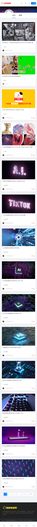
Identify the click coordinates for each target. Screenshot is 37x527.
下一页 (30, 494)
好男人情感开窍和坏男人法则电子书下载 (13, 109)
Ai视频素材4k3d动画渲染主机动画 (11, 347)
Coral (6, 84)
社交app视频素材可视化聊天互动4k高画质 (13, 446)
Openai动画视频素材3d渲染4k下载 (11, 313)
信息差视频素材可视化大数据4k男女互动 (13, 478)
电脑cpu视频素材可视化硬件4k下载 (11, 380)
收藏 (20, 15)
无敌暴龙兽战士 (9, 50)
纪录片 (5, 46)
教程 (5, 80)
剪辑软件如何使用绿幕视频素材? (12, 76)
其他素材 (6, 185)
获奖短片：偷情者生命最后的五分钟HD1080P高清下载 (18, 42)
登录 (34, 3)
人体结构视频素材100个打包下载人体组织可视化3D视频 (17, 147)
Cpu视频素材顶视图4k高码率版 (10, 248)
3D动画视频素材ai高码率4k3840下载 (12, 280)
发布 (13, 15)
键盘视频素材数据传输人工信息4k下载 (12, 413)
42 (24, 494)
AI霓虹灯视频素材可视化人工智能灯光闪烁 (13, 181)
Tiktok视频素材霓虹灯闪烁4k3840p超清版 (14, 215)
